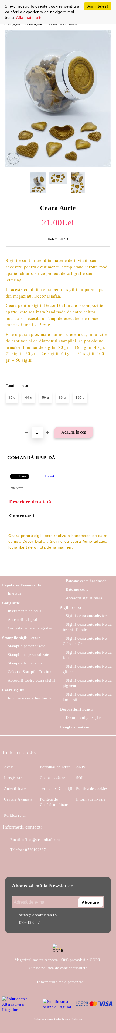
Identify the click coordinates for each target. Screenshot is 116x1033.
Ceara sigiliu (33, 24)
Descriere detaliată (30, 501)
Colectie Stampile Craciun (30, 672)
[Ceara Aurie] (58, 166)
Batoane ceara (77, 590)
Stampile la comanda (25, 663)
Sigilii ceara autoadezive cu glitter (87, 669)
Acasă (9, 767)
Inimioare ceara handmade (63, 24)
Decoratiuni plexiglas (83, 718)
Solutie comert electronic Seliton (58, 1019)
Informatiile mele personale (60, 982)
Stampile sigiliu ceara (21, 638)
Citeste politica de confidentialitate (58, 968)
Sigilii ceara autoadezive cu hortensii (87, 697)
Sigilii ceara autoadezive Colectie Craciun (85, 641)
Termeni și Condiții (56, 789)
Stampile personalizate (26, 646)
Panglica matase (74, 727)
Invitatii (14, 593)
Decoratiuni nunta (76, 709)
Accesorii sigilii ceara (84, 598)
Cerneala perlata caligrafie (30, 628)
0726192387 (35, 850)
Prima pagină (12, 24)
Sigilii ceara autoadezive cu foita (87, 655)
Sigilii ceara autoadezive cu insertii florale (87, 627)
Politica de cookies (92, 789)
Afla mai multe (29, 17)
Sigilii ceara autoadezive (86, 616)
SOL (80, 778)
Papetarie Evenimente (21, 585)
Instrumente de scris (24, 611)
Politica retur (15, 815)
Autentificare (15, 789)
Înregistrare (13, 778)
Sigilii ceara (70, 608)
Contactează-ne (52, 778)
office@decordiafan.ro (41, 840)
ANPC (81, 767)
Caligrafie (11, 603)
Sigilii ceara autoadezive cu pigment (87, 683)
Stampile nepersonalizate (28, 655)
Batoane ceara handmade (86, 581)
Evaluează (16, 488)
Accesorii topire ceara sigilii (31, 680)
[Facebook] (9, 861)
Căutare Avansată (18, 799)
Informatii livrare (90, 799)
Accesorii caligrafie (24, 620)
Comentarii (22, 515)
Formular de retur (55, 767)
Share (21, 476)
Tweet (49, 476)
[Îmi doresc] (106, 418)
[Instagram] (21, 861)
